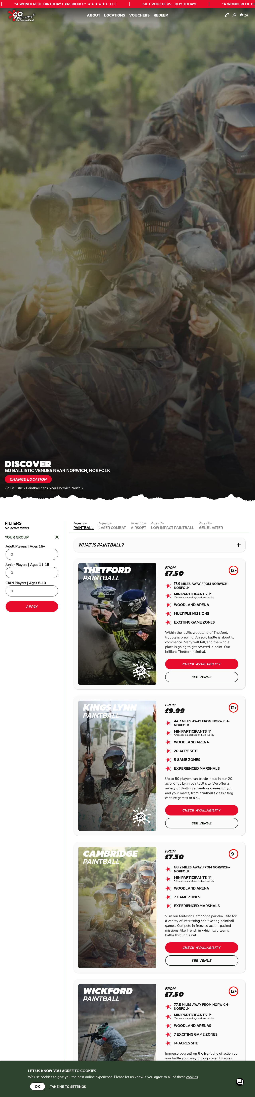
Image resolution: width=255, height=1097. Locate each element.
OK (37, 1086)
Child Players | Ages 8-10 (26, 583)
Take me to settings (68, 1086)
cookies (192, 1077)
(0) (246, 15)
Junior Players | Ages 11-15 (27, 564)
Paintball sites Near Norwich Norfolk (54, 488)
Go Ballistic (14, 488)
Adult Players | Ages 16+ (25, 546)
